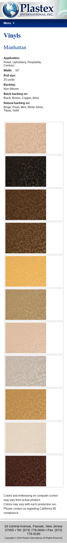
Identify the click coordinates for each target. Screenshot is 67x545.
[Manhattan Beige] (34, 138)
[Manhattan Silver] (34, 371)
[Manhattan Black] (34, 171)
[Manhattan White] (34, 437)
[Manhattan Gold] (34, 271)
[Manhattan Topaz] (34, 404)
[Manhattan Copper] (34, 238)
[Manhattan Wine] (34, 471)
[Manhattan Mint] (34, 304)
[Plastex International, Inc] (33, 11)
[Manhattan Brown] (34, 204)
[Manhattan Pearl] (34, 338)
